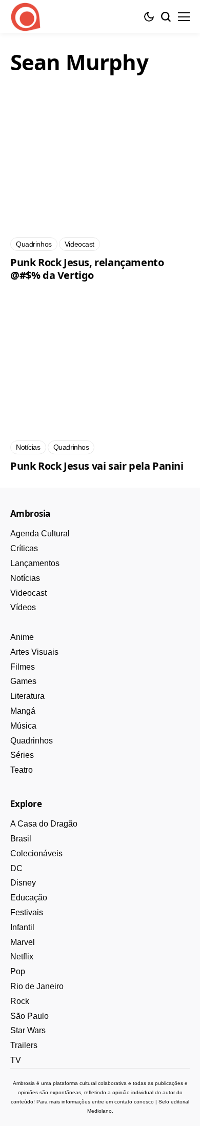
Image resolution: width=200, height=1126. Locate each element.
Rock (19, 1001)
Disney (23, 882)
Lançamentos (34, 563)
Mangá (22, 711)
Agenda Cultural (40, 533)
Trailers (23, 1045)
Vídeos (23, 607)
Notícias (25, 578)
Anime (22, 637)
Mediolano (99, 1111)
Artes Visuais (34, 652)
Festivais (26, 912)
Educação (28, 897)
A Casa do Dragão (43, 823)
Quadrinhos (31, 740)
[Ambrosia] (25, 17)
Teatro (21, 770)
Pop (17, 971)
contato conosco (134, 1101)
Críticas (24, 548)
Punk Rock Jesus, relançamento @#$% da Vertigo (87, 268)
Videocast (28, 593)
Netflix (21, 956)
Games (23, 681)
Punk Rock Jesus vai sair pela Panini (97, 466)
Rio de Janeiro (37, 986)
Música (23, 725)
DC (16, 868)
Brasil (20, 838)
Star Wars (28, 1030)
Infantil (22, 927)
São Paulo (29, 1016)
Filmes (22, 666)
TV (15, 1060)
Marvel (22, 942)
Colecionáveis (36, 853)
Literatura (27, 696)
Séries (22, 755)
